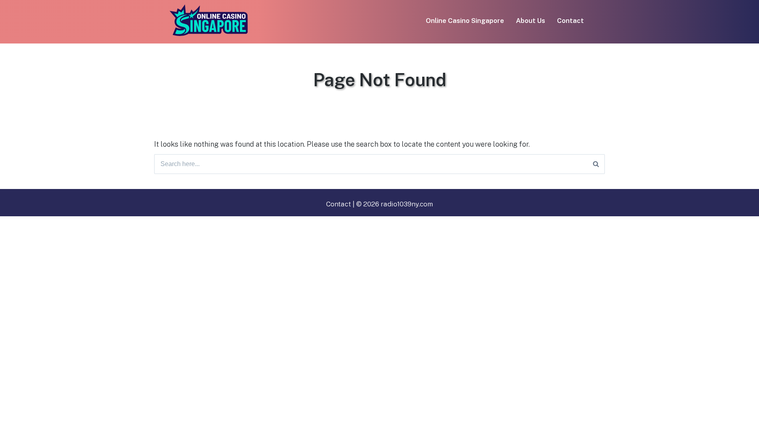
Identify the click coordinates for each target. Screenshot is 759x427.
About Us (530, 21)
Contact (570, 21)
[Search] (596, 164)
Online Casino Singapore (465, 21)
